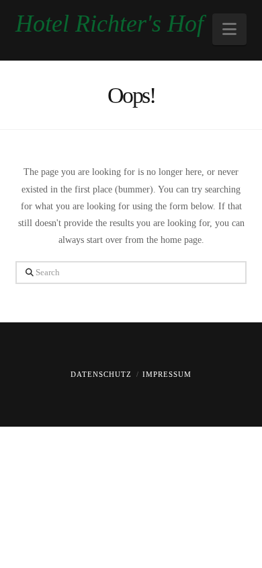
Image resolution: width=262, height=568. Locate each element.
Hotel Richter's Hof (109, 23)
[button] (229, 29)
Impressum (166, 374)
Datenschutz (101, 374)
